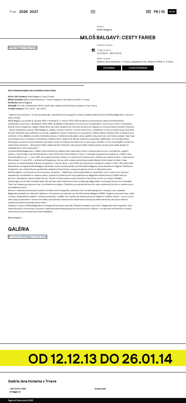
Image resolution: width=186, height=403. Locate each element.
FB (156, 11)
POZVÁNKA (109, 68)
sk (170, 11)
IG (163, 11)
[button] (93, 11)
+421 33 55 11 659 (17, 389)
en (174, 11)
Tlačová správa (138, 68)
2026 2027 (28, 11)
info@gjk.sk (15, 392)
